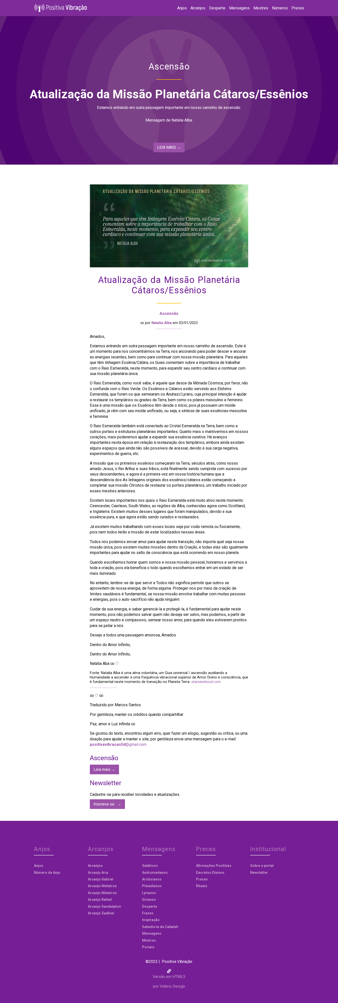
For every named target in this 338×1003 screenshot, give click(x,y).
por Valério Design (169, 986)
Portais (148, 947)
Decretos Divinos (210, 873)
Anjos (182, 8)
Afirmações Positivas (213, 866)
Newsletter (259, 873)
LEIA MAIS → (169, 147)
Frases (147, 913)
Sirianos (149, 900)
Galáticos (150, 866)
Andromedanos (155, 873)
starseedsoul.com (206, 681)
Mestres (260, 8)
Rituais (201, 886)
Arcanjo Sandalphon (104, 906)
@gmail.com (118, 744)
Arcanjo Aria (98, 873)
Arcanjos (198, 8)
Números (280, 8)
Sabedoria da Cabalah (160, 927)
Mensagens (239, 8)
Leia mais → (104, 769)
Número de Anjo (47, 873)
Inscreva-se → (107, 804)
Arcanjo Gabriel (100, 879)
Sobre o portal (262, 866)
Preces (297, 8)
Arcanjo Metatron (102, 886)
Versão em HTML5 (169, 976)
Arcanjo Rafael (100, 900)
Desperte (217, 8)
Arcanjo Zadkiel (101, 913)
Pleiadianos (152, 886)
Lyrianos (149, 893)
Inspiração (151, 920)
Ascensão (169, 313)
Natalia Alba (161, 323)
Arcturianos (152, 879)
